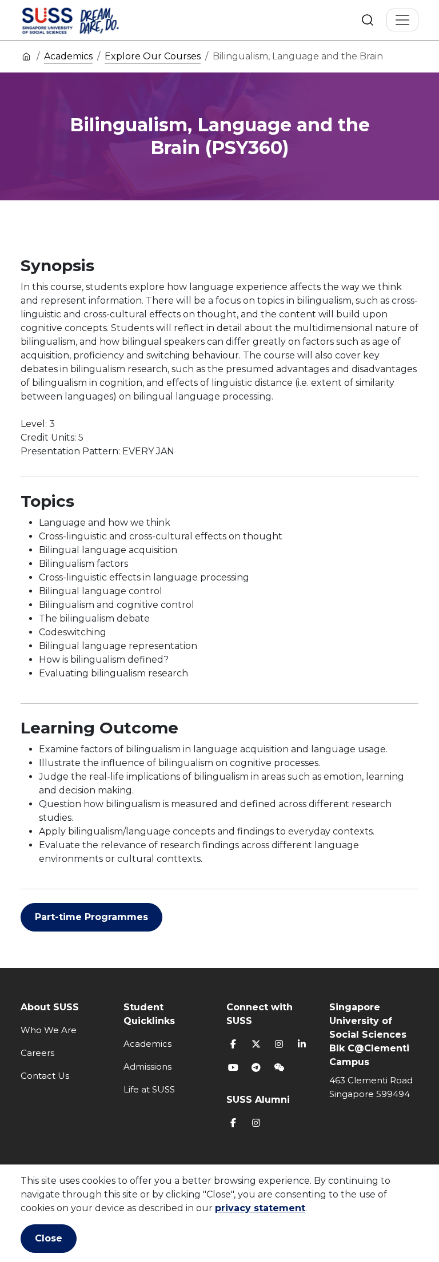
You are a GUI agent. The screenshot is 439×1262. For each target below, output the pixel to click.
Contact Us (45, 1075)
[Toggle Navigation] (402, 20)
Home (26, 56)
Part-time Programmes (91, 917)
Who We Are (49, 1030)
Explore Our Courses (153, 56)
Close (48, 1238)
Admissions (147, 1066)
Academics (68, 56)
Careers (37, 1052)
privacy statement (260, 1208)
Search (367, 20)
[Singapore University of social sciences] (90, 20)
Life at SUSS (149, 1089)
